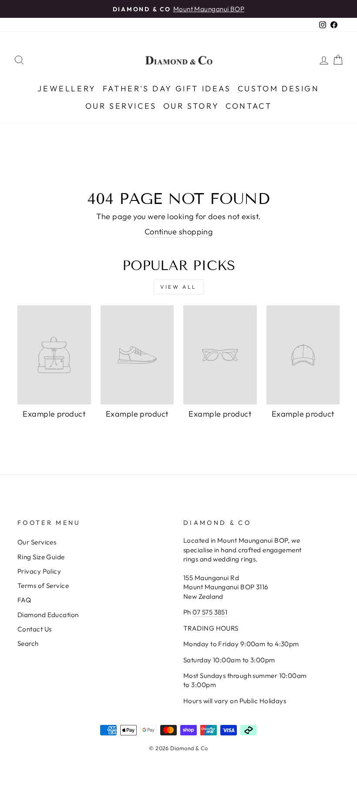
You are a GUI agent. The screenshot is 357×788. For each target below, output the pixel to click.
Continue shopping (179, 232)
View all (178, 287)
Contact (249, 106)
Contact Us (34, 629)
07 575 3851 (209, 612)
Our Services (121, 106)
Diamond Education (48, 615)
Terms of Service (43, 585)
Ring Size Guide (41, 557)
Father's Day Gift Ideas (167, 88)
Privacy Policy (39, 571)
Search (28, 643)
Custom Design (279, 88)
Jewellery (66, 88)
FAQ (24, 600)
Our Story (191, 106)
